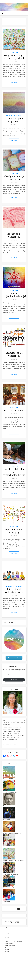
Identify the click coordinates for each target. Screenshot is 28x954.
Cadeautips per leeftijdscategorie (12, 833)
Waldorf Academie (8, 778)
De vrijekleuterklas (14, 410)
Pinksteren (6, 846)
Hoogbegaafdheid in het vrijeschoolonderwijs (14, 472)
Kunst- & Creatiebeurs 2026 (10, 874)
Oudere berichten (8, 622)
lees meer (14, 82)
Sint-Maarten (6, 819)
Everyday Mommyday (10, 943)
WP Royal (16, 953)
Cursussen (7, 947)
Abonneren (14, 679)
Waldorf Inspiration (10, 945)
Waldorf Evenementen (9, 887)
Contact (7, 951)
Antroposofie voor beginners (11, 806)
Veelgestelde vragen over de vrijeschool (13, 860)
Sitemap (7, 949)
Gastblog (9, 115)
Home (6, 941)
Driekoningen (6, 901)
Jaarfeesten (9, 586)
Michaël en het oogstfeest (10, 792)
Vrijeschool (14, 52)
